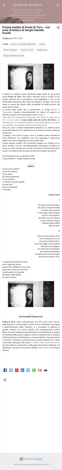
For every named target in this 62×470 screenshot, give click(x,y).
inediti (42, 44)
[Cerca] (58, 5)
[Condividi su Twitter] (11, 371)
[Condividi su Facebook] (5, 371)
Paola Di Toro (27, 50)
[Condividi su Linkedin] (22, 371)
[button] (58, 28)
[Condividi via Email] (40, 371)
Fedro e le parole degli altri (23, 44)
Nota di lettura (10, 50)
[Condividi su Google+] (16, 371)
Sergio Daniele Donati (14, 55)
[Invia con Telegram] (28, 371)
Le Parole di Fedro (27, 5)
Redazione (42, 50)
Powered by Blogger (33, 459)
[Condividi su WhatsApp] (34, 371)
